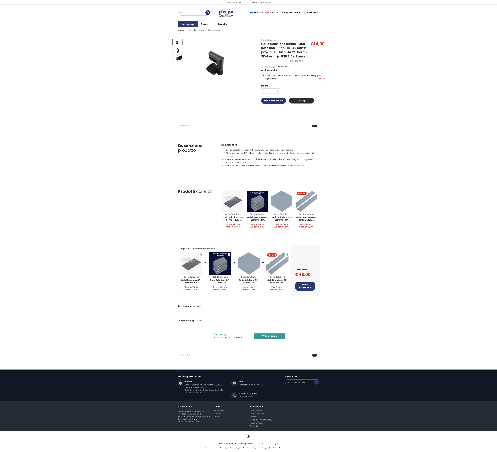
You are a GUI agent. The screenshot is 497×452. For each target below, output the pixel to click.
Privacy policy (256, 410)
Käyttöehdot (240, 448)
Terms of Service (257, 413)
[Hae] (207, 12)
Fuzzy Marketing (238, 443)
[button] (275, 67)
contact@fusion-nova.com (258, 2)
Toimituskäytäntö (253, 448)
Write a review (269, 335)
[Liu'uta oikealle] (249, 61)
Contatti (217, 413)
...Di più (321, 78)
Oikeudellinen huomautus (282, 448)
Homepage (219, 410)
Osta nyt (301, 100)
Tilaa (316, 382)
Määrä (264, 85)
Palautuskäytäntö (211, 448)
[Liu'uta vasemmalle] (186, 61)
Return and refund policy (261, 420)
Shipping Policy (256, 423)
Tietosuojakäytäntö (227, 448)
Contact (253, 416)
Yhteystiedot (266, 448)
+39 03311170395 (233, 2)
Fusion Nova (256, 444)
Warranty (254, 426)
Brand (216, 416)
